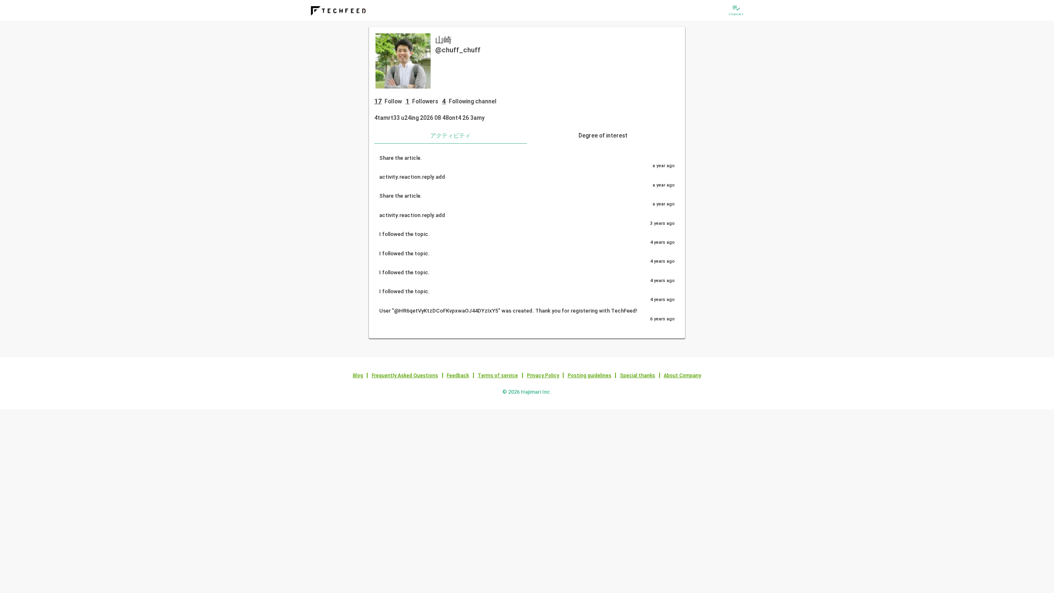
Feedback (458, 375)
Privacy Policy (543, 375)
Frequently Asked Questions (405, 375)
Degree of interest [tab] (602, 135)
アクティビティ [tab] (450, 135)
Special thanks (637, 375)
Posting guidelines (589, 375)
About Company (682, 375)
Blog (358, 375)
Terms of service (498, 375)
